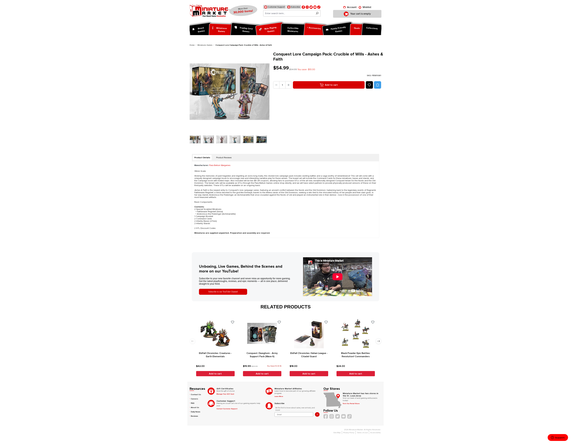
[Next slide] (378, 341)
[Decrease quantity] (276, 85)
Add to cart (331, 84)
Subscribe (295, 7)
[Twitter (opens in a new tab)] (311, 7)
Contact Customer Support (227, 409)
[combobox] (288, 13)
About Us (195, 407)
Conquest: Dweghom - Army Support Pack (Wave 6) (262, 355)
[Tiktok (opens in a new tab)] (318, 7)
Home (192, 45)
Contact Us (196, 394)
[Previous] (194, 92)
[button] (377, 85)
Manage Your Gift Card (225, 394)
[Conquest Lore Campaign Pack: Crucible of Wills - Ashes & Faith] (229, 92)
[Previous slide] (193, 341)
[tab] (202, 157)
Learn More (278, 396)
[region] (230, 98)
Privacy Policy (348, 433)
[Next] (260, 92)
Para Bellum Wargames (219, 165)
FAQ (192, 403)
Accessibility (375, 433)
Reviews (194, 416)
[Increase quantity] (288, 85)
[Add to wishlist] (369, 85)
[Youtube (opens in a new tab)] (315, 7)
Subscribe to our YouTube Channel (223, 292)
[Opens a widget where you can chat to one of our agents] (558, 438)
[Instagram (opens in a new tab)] (307, 7)
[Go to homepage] (209, 10)
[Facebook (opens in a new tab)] (303, 7)
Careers (194, 399)
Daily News (195, 412)
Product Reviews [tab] (224, 157)
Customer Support (276, 7)
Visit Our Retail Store (351, 403)
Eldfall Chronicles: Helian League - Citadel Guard (309, 355)
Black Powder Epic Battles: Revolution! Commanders (355, 355)
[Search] (317, 13)
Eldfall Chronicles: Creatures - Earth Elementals (215, 355)
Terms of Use (362, 433)
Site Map (337, 433)
